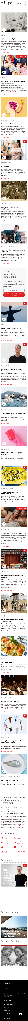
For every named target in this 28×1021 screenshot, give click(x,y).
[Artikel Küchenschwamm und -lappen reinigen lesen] (14, 436)
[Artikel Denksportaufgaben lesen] (14, 107)
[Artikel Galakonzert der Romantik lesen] (14, 685)
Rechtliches (6, 1007)
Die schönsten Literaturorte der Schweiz (12, 576)
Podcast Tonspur (8, 246)
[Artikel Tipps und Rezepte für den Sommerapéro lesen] (14, 476)
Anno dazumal (7, 204)
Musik (3, 35)
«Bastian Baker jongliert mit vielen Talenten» (13, 250)
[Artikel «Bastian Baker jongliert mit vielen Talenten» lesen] (14, 233)
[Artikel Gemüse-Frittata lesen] (14, 646)
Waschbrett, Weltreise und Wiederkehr (10, 208)
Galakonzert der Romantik (10, 701)
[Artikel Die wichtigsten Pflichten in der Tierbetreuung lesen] (14, 603)
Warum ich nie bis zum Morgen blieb (13, 533)
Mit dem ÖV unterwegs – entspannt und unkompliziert (13, 82)
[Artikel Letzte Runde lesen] (14, 150)
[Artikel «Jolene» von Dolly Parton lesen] (14, 22)
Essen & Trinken (7, 488)
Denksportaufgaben (8, 124)
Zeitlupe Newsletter (9, 1004)
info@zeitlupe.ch (21, 993)
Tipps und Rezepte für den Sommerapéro (10, 493)
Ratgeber (5, 737)
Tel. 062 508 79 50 (21, 992)
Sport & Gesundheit (20, 842)
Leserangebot (7, 410)
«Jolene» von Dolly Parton (10, 39)
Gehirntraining (7, 120)
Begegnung (6, 163)
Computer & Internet (20, 847)
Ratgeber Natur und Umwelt (12, 777)
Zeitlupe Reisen (9, 912)
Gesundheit (6, 529)
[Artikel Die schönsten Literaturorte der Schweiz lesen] (14, 559)
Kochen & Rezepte (6, 852)
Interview (5, 366)
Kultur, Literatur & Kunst (8, 847)
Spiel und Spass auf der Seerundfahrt (13, 413)
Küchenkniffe (6, 449)
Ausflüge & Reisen (7, 837)
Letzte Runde (5, 166)
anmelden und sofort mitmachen (13, 826)
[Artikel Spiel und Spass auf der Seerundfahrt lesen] (14, 397)
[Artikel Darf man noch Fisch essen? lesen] (14, 764)
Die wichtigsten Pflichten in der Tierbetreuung (12, 620)
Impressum (6, 1006)
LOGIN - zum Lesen (7, 178)
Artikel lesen (5, 52)
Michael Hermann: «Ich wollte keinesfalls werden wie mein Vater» (13, 370)
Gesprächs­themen (7, 842)
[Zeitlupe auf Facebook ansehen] (18, 1015)
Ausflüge (5, 78)
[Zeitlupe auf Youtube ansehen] (20, 1015)
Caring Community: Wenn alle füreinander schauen (11, 741)
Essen (3, 658)
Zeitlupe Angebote (11, 941)
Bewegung (5, 325)
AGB (5, 1009)
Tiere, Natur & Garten (20, 837)
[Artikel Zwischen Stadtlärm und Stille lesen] (14, 312)
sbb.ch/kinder (13, 92)
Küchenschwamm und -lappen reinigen (11, 453)
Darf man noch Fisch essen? (10, 780)
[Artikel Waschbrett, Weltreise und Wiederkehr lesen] (14, 191)
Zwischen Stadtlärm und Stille (11, 328)
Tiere (3, 616)
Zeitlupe (6, 3)
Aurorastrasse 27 (8, 995)
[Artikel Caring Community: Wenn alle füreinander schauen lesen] (14, 724)
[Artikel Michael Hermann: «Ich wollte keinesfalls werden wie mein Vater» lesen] (14, 353)
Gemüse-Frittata (7, 662)
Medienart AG (7, 1010)
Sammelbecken (21, 851)
